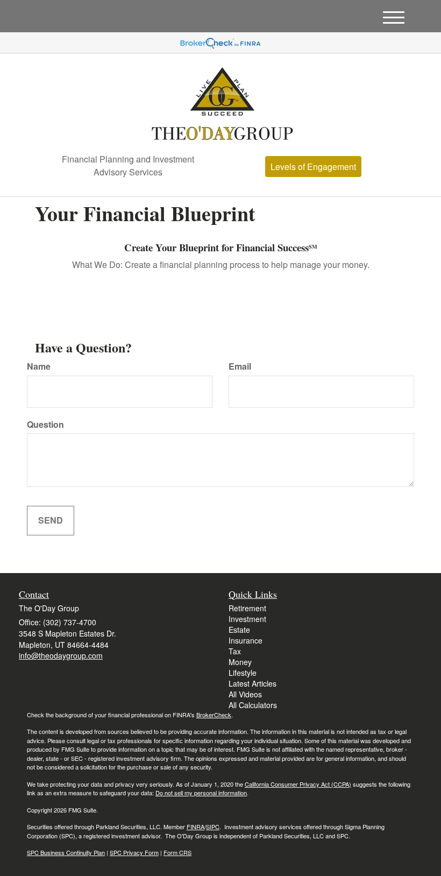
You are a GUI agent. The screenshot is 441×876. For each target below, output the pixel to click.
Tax (235, 651)
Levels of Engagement (313, 166)
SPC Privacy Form (134, 852)
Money (240, 661)
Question (45, 424)
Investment (247, 618)
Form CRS (177, 852)
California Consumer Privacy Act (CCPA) (298, 784)
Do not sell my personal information (201, 792)
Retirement (247, 608)
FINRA (195, 826)
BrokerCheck (213, 714)
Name (39, 366)
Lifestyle (243, 672)
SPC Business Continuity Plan (66, 852)
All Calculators (253, 705)
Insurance (245, 640)
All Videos (245, 694)
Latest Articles (252, 683)
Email (240, 366)
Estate (239, 629)
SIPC (212, 826)
